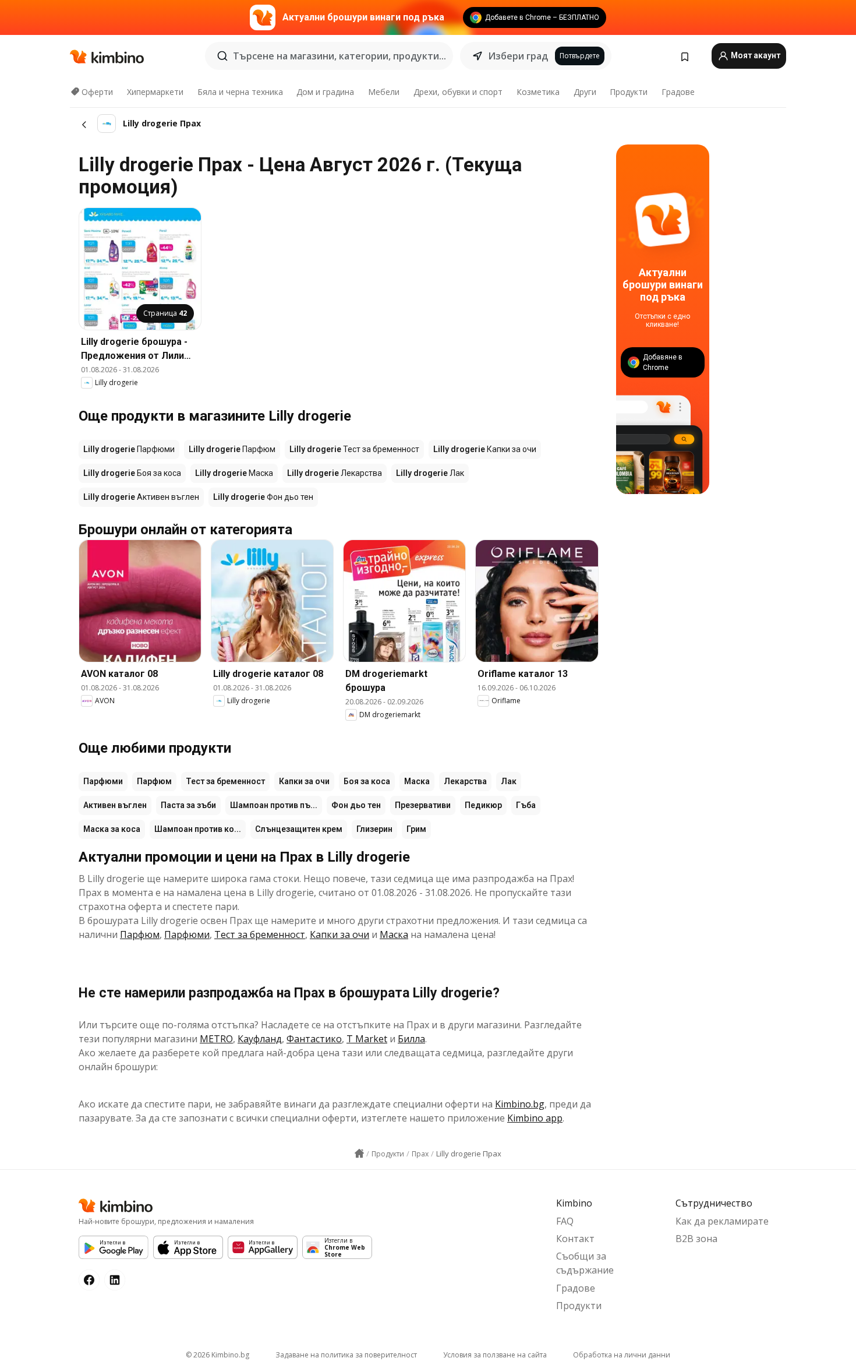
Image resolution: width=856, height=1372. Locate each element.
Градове (678, 91)
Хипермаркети (155, 91)
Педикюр (483, 805)
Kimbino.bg (519, 1104)
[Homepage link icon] (359, 1153)
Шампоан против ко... (197, 829)
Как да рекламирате (722, 1221)
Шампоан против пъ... (273, 805)
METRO (216, 1038)
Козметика (538, 91)
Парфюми (103, 781)
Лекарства (465, 781)
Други (585, 91)
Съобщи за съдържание (585, 1263)
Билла (411, 1038)
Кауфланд (260, 1038)
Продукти (629, 91)
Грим (416, 829)
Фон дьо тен (356, 805)
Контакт (575, 1238)
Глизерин (374, 829)
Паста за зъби (188, 805)
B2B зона (696, 1238)
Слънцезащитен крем (298, 829)
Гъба (526, 805)
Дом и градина (325, 91)
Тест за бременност (225, 781)
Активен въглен (115, 805)
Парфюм (154, 781)
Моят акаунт (754, 55)
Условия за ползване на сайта (495, 1355)
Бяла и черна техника (240, 91)
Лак (509, 781)
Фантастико (314, 1038)
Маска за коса (111, 829)
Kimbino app (535, 1118)
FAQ (565, 1221)
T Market (366, 1038)
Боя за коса (367, 781)
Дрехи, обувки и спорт (458, 91)
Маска (417, 781)
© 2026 (217, 1355)
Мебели (383, 91)
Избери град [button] (518, 56)
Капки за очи (304, 781)
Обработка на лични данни (621, 1355)
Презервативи (423, 805)
